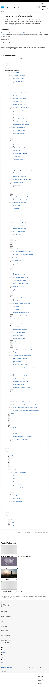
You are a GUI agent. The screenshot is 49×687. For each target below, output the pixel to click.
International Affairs (5, 614)
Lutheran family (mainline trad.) (19, 286)
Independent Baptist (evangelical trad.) (20, 81)
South (33, 32)
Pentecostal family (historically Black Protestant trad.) (23, 390)
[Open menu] (38, 7)
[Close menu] (42, 4)
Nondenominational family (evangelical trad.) (21, 107)
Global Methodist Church (17, 101)
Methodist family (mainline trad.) (19, 268)
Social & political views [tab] (23, 537)
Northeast (29, 32)
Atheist (12, 519)
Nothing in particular (14, 525)
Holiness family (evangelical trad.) (19, 202)
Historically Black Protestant (16, 352)
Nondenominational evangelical (18, 110)
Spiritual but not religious (17, 484)
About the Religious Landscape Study (10, 580)
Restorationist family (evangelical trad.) (20, 182)
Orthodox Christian (14, 419)
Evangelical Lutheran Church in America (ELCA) (21, 289)
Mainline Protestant (14, 257)
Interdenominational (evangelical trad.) (20, 118)
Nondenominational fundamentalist (19, 113)
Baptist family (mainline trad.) (18, 260)
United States (4, 34)
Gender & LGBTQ (4, 626)
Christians (7, 63)
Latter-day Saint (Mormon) (15, 416)
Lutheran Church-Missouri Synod (19, 130)
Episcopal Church (16, 306)
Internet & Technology (5, 635)
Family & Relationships (5, 628)
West (37, 32)
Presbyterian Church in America (18, 141)
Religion (2, 621)
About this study (15, 25)
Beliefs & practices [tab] (13, 537)
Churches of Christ (16, 185)
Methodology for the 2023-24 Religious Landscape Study (14, 568)
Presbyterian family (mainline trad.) (19, 294)
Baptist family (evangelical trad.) (19, 75)
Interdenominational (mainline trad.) (19, 280)
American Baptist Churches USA (19, 263)
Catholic (12, 413)
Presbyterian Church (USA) (17, 297)
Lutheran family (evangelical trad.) (19, 127)
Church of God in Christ (17, 393)
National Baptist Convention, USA (19, 361)
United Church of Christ (17, 326)
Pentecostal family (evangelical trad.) (20, 147)
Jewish (12, 455)
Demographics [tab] (4, 537)
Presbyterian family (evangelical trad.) (20, 139)
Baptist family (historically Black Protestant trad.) (22, 355)
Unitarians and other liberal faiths (19, 472)
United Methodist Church (17, 271)
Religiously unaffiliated (10, 509)
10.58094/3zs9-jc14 (7, 597)
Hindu (12, 463)
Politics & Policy (4, 611)
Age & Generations (4, 623)
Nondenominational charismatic (19, 115)
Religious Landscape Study (12, 7)
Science (2, 632)
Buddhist (12, 461)
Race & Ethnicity (4, 619)
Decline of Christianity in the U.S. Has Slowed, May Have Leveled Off (17, 556)
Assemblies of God (16, 150)
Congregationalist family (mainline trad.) (20, 323)
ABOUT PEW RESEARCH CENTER (6, 667)
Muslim (12, 458)
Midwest (24, 32)
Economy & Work (4, 630)
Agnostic (12, 522)
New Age (14, 492)
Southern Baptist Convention (18, 78)
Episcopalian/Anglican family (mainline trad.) (21, 303)
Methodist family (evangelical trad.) (19, 98)
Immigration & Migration (6, 616)
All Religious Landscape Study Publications (11, 591)
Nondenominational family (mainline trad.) (21, 277)
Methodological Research (6, 640)
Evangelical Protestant (15, 72)
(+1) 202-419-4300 (4, 607)
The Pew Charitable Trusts (41, 670)
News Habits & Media (5, 637)
